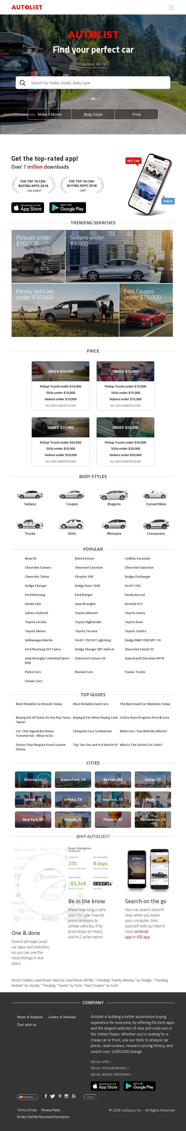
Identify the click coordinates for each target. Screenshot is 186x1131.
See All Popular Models (110, 1068)
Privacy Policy (51, 1110)
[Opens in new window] (27, 207)
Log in (90, 1097)
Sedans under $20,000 (60, 454)
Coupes (72, 504)
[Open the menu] (171, 7)
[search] (93, 82)
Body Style (93, 114)
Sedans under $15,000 (125, 399)
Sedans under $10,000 (60, 399)
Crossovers (156, 533)
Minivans (114, 533)
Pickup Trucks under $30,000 (125, 442)
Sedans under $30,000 (125, 454)
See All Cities (101, 1061)
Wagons (114, 504)
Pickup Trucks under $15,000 (125, 386)
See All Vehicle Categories (111, 1074)
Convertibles (156, 504)
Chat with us (26, 1024)
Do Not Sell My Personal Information (43, 1116)
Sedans (30, 504)
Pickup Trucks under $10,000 (60, 386)
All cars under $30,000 (125, 461)
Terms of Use (27, 1110)
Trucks (30, 533)
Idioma (28, 1097)
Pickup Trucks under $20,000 (60, 442)
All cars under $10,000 (61, 405)
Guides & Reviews (62, 1017)
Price (136, 114)
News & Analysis (30, 1017)
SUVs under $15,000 (125, 392)
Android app (136, 934)
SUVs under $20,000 (60, 448)
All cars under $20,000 (61, 461)
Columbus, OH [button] (90, 64)
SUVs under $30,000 (125, 448)
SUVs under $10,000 (60, 392)
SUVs (72, 533)
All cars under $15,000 (125, 405)
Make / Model (50, 114)
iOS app (143, 937)
